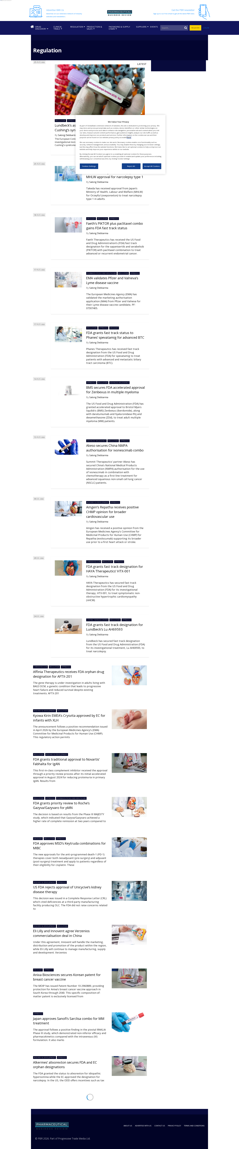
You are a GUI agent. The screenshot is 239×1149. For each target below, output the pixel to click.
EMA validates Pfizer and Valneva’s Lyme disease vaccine (112, 280)
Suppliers (141, 26)
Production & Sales (94, 27)
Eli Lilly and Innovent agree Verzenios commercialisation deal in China (61, 933)
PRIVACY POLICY (174, 1125)
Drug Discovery (40, 27)
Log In (206, 28)
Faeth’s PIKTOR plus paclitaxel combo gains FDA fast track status (114, 225)
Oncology (91, 219)
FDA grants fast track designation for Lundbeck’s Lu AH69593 (114, 627)
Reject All (131, 166)
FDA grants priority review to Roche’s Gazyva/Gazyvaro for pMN (61, 805)
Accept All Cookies (152, 166)
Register (195, 28)
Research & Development (97, 502)
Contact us (159, 1125)
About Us (128, 1125)
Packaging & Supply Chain (119, 27)
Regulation (76, 26)
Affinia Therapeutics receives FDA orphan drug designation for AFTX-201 (68, 674)
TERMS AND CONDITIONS (194, 1125)
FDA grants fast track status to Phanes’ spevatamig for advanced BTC (115, 335)
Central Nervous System (97, 620)
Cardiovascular (93, 562)
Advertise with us (143, 1125)
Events (154, 26)
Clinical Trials (57, 27)
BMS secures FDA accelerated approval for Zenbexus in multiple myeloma (115, 389)
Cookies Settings (89, 166)
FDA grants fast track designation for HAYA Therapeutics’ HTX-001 (114, 568)
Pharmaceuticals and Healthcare (101, 273)
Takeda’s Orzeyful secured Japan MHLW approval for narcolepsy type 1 (114, 174)
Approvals (72, 121)
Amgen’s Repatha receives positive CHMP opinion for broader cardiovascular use (112, 512)
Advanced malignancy (119, 383)
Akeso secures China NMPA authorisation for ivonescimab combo (115, 447)
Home (32, 26)
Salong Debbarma (67, 135)
